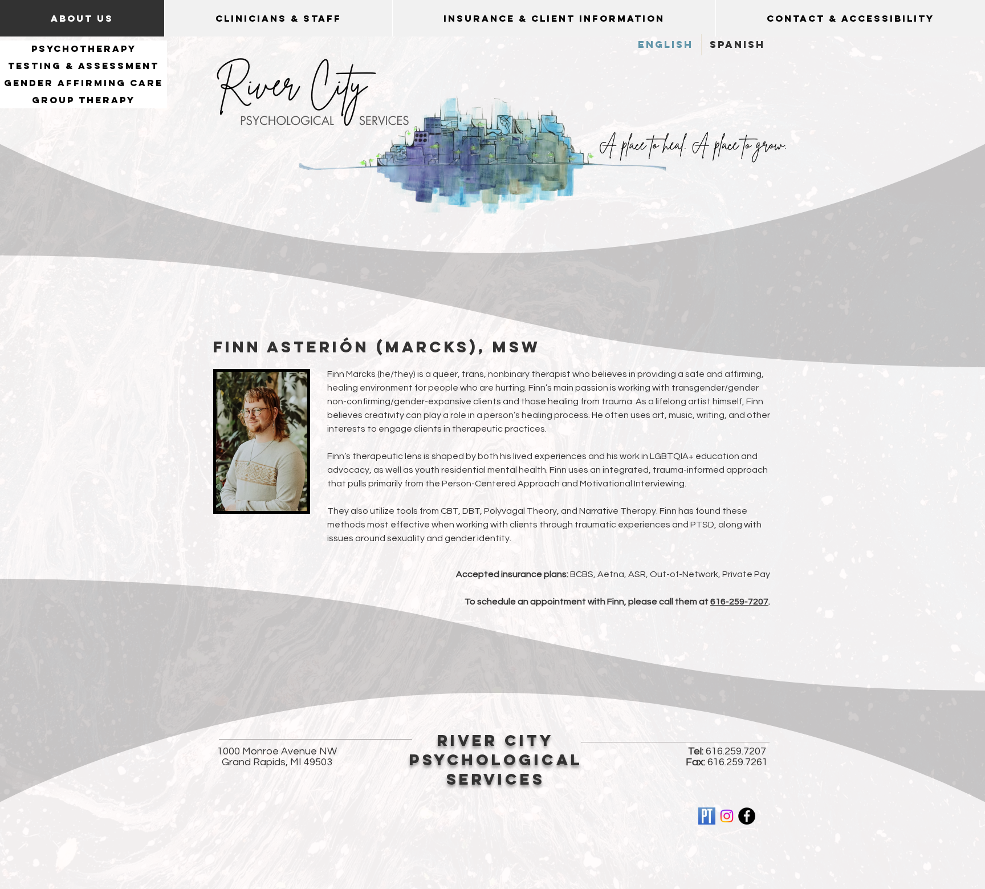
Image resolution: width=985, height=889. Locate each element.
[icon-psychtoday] (706, 816)
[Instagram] (726, 816)
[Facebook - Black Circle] (746, 816)
